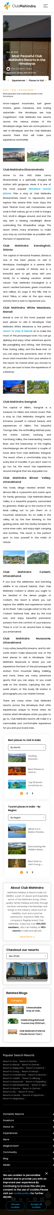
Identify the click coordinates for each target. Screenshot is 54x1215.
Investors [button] (8, 1120)
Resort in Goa (10, 1061)
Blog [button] (5, 1158)
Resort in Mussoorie (13, 1081)
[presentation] (8, 80)
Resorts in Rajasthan (33, 1095)
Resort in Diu (9, 1091)
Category (17, 1000)
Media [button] (6, 1165)
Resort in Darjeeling (36, 1081)
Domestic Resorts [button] (13, 1114)
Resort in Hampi (30, 1071)
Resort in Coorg (11, 1071)
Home (5, 90)
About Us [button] (8, 1126)
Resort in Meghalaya (13, 1098)
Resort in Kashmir (35, 1067)
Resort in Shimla (28, 1061)
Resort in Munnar (37, 1074)
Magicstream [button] (11, 1146)
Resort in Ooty (26, 1091)
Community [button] (10, 1152)
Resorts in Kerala (11, 1095)
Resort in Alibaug (31, 1078)
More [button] (6, 1139)
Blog (14, 90)
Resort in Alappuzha (13, 1067)
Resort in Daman (30, 1064)
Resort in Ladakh (11, 1078)
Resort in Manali (11, 1064)
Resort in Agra (39, 1084)
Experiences (18, 80)
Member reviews (26, 90)
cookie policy (22, 1193)
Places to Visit (37, 80)
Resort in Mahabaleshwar (16, 1084)
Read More (26, 937)
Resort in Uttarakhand (14, 1074)
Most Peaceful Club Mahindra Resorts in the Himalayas (27, 60)
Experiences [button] (10, 1133)
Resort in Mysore (11, 1088)
